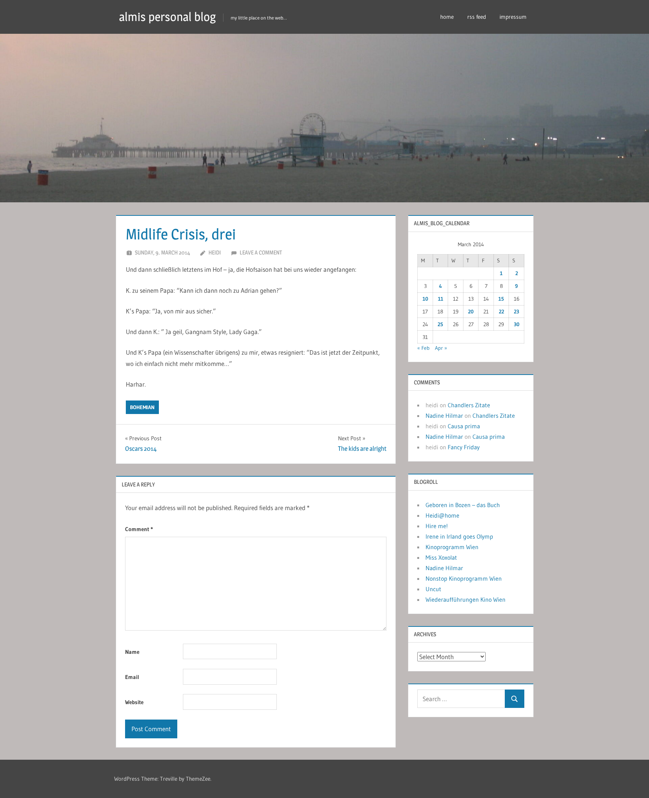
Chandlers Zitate (469, 405)
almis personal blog (167, 16)
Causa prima (464, 426)
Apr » (441, 348)
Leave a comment (261, 252)
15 (501, 298)
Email (132, 677)
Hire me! (437, 526)
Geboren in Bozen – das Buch (463, 505)
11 (440, 298)
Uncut (433, 589)
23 (516, 311)
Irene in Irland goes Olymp (459, 536)
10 (425, 298)
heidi (214, 252)
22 (501, 311)
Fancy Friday (464, 447)
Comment (139, 529)
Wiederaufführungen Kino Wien (466, 599)
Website (134, 702)
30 (516, 324)
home (447, 16)
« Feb (423, 348)
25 (440, 324)
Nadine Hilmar (444, 415)
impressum (513, 16)
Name (132, 651)
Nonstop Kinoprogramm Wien (464, 578)
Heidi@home (442, 515)
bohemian (142, 407)
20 (471, 311)
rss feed (476, 16)
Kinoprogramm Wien (452, 547)
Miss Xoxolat (441, 557)
